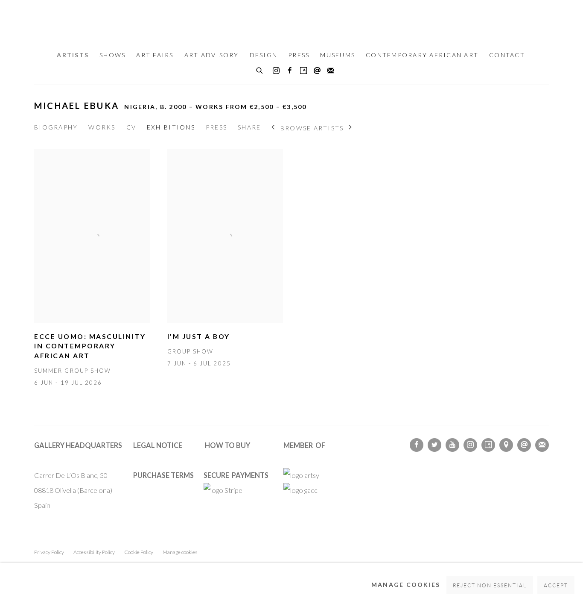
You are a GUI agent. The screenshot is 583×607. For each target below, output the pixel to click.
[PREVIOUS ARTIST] (273, 128)
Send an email (317, 71)
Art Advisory (211, 55)
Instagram (276, 71)
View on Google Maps (506, 445)
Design (264, 55)
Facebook (290, 71)
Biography (56, 127)
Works (101, 127)
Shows (112, 55)
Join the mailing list (331, 71)
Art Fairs (154, 55)
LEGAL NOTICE (157, 445)
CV (131, 127)
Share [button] (249, 127)
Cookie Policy (138, 552)
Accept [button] (556, 585)
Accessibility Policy (94, 552)
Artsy (303, 71)
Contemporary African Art (422, 55)
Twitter (434, 445)
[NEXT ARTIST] (350, 128)
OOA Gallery (291, 22)
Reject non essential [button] (490, 585)
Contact (507, 55)
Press (298, 55)
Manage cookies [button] (180, 552)
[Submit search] (260, 69)
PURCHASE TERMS (163, 475)
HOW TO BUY (227, 445)
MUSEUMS (337, 55)
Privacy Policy (49, 552)
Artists (73, 55)
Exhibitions (171, 127)
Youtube (452, 445)
